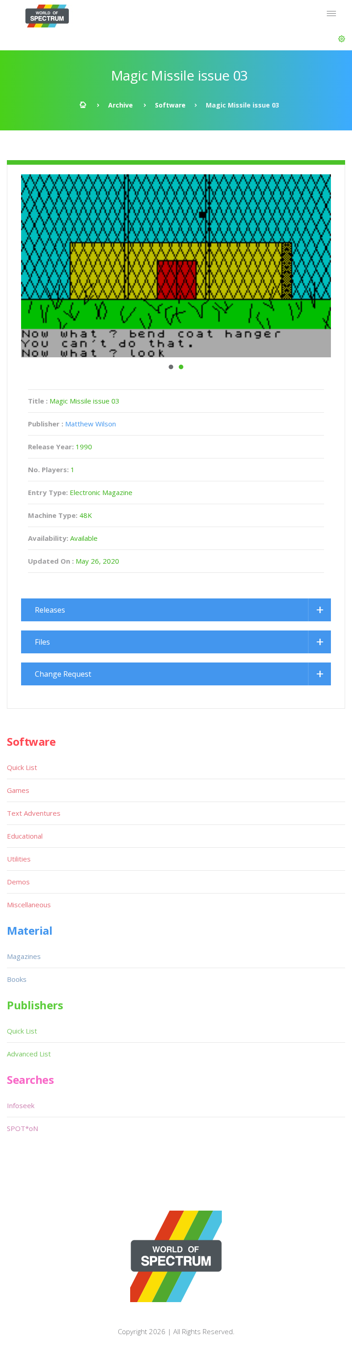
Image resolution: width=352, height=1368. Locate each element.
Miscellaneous (29, 904)
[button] (341, 38)
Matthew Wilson (90, 423)
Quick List (22, 767)
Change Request (63, 674)
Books (17, 979)
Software (170, 105)
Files (42, 642)
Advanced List (29, 1053)
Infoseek (20, 1105)
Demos (18, 881)
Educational (25, 835)
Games (18, 790)
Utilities (19, 858)
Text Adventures (33, 813)
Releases (50, 610)
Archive (120, 105)
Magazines (24, 956)
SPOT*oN (22, 1128)
